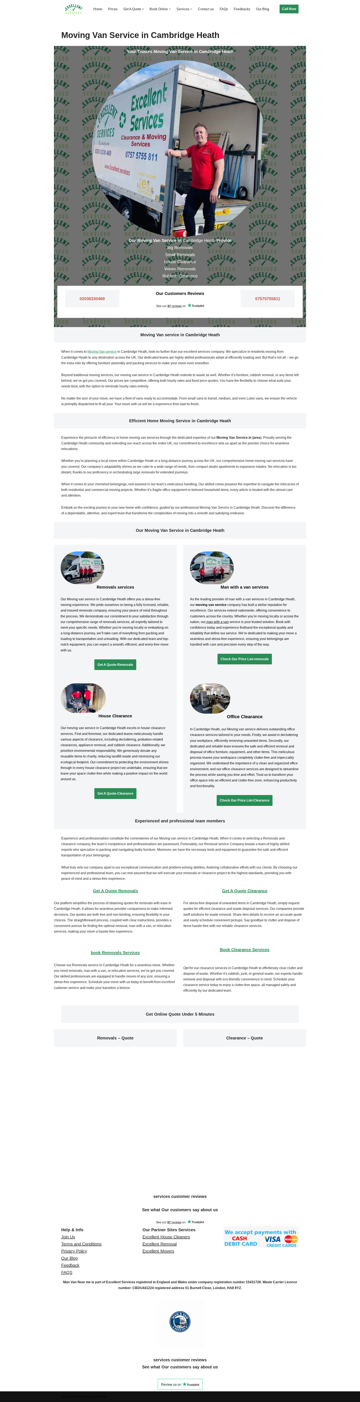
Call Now (289, 9)
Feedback (70, 1265)
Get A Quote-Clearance (115, 793)
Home (97, 9)
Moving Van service (102, 351)
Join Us (68, 1237)
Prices (113, 9)
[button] (143, 9)
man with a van (217, 622)
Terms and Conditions (81, 1244)
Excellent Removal (159, 1244)
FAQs (224, 9)
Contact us (206, 9)
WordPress (98, 1396)
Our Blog (262, 9)
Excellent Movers (158, 1251)
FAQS (66, 1272)
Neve (65, 1396)
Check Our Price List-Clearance (244, 800)
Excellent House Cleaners (166, 1237)
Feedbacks (242, 9)
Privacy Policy (74, 1251)
